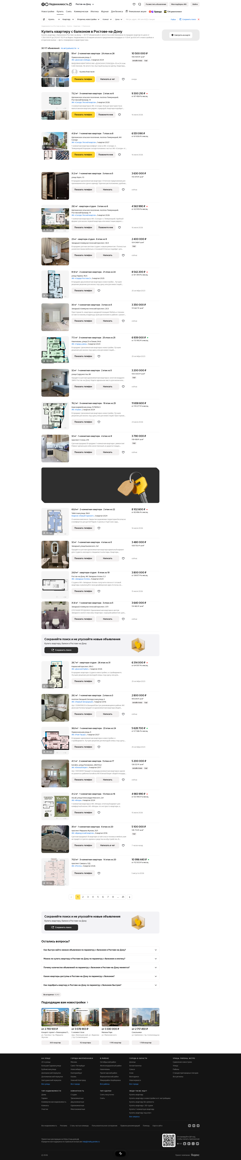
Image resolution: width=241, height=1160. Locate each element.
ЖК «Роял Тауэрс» (79, 735)
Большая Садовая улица (51, 1066)
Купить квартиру (136, 1095)
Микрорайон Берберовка (110, 1080)
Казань (73, 1077)
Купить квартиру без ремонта (141, 1102)
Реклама (63, 1126)
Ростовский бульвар (80, 100)
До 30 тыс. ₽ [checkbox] (52, 489)
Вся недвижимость (49, 1126)
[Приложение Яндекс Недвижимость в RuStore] (197, 1144)
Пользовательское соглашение (104, 1126)
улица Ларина (77, 276)
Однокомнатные (77, 1106)
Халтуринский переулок (51, 1080)
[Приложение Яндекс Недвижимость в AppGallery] (193, 1144)
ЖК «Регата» (77, 866)
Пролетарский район (108, 1073)
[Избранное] (134, 4)
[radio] (82, 897)
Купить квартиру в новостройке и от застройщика (149, 1098)
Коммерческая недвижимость (53, 1102)
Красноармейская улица (81, 407)
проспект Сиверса (79, 863)
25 (123, 897)
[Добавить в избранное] (123, 79)
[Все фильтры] (43, 19)
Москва (74, 1062)
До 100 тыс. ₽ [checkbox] (102, 489)
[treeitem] (48, 12)
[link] (195, 4)
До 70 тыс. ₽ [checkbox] (86, 489)
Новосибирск (76, 1069)
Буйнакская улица (48, 1069)
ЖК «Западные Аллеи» (81, 579)
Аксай (74, 798)
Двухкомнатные (77, 1102)
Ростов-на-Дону (78, 576)
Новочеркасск (135, 1080)
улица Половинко (86, 765)
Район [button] (173, 19)
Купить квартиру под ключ (140, 1113)
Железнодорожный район (111, 1066)
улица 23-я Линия (89, 341)
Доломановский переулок (52, 1077)
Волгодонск (134, 1077)
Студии (74, 1095)
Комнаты (45, 1106)
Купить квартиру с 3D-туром (141, 1106)
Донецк (132, 1062)
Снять (102, 1098)
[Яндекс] (195, 1155)
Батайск (75, 765)
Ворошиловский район (109, 1077)
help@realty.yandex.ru (91, 1142)
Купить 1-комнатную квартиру (141, 1109)
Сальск (132, 1069)
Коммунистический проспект (92, 243)
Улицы (175, 1066)
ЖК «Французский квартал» (83, 833)
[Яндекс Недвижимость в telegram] (198, 1125)
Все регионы (178, 1077)
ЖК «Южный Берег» (80, 767)
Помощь (146, 1126)
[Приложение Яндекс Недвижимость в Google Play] (188, 1144)
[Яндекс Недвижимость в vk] (189, 1125)
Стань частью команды (79, 1126)
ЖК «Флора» (77, 800)
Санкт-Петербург (78, 1066)
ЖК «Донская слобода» (81, 60)
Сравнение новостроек (182, 1062)
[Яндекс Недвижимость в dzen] (193, 1125)
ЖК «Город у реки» (79, 344)
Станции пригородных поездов (185, 1073)
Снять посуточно (107, 1095)
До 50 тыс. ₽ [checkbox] (69, 489)
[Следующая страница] (130, 897)
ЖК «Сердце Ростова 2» (81, 278)
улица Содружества (80, 374)
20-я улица (45, 1062)
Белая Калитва (135, 1066)
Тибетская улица (78, 513)
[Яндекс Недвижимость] (56, 4)
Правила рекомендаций (130, 1126)
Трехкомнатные (77, 1098)
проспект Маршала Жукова (83, 831)
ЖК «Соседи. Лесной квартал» (84, 102)
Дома (43, 1095)
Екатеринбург (76, 1073)
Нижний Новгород (78, 1080)
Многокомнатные (78, 1109)
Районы (176, 1069)
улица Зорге (76, 177)
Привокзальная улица (80, 57)
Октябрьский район (108, 1062)
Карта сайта (157, 1126)
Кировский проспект (80, 666)
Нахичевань (105, 1069)
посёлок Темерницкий (109, 97)
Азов (131, 1073)
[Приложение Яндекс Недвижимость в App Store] (184, 1144)
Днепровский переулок (51, 1073)
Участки (44, 1109)
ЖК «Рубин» (77, 410)
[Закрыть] (199, 19)
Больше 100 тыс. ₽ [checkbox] (55, 496)
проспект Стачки (78, 440)
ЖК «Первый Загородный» (82, 702)
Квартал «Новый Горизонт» (83, 516)
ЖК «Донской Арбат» (80, 669)
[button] (139, 4)
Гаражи (44, 1098)
